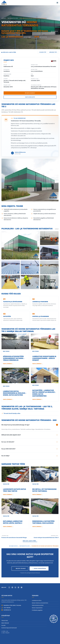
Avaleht (3, 18)
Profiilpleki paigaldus (37, 610)
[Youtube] (21, 587)
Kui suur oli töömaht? (7, 442)
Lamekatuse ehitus (36, 600)
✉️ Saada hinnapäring (39, 568)
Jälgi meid (3, 587)
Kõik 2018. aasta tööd (8, 52)
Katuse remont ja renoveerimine (40, 603)
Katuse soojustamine (37, 607)
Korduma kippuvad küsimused (9, 627)
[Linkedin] (15, 587)
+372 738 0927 (7, 607)
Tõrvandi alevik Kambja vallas (11, 413)
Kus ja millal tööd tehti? (8, 449)
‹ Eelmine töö (42, 52)
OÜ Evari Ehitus (13, 546)
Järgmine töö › (53, 52)
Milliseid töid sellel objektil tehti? (11, 435)
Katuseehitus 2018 (13, 18)
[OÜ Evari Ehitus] (4, 3)
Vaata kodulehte (30, 97)
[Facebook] (12, 587)
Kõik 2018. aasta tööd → (30, 541)
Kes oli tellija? (5, 456)
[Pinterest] (18, 587)
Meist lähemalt (5, 623)
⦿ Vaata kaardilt (30, 93)
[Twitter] (9, 587)
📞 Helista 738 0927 (20, 568)
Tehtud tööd (4, 620)
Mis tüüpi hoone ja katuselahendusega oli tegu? (15, 425)
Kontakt (3, 625)
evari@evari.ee (7, 610)
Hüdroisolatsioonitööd (37, 605)
